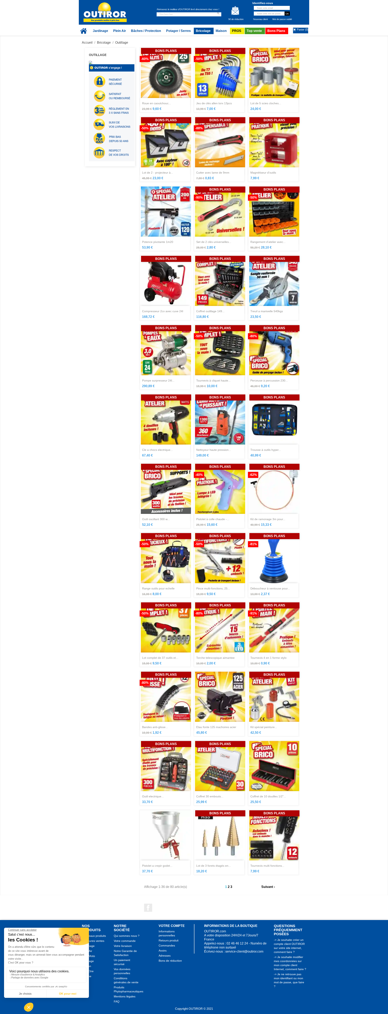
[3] (219, 390)
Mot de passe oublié (282, 19)
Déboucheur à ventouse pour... (270, 588)
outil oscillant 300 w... (156, 519)
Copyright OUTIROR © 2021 (194, 1008)
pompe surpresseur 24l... (158, 380)
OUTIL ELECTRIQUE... (153, 796)
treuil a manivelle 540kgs (266, 311)
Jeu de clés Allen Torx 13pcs (214, 103)
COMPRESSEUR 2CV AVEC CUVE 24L (162, 311)
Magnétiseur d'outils (263, 172)
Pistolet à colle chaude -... (212, 519)
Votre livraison (123, 946)
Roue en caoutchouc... (156, 103)
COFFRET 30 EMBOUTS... (209, 796)
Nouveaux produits (94, 935)
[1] (212, 390)
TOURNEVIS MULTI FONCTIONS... (267, 865)
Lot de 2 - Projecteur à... (157, 172)
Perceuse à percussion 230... (269, 380)
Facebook (148, 908)
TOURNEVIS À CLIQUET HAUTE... (213, 380)
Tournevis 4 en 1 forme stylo (268, 657)
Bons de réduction (170, 960)
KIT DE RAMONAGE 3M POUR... (267, 519)
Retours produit (168, 940)
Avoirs (163, 950)
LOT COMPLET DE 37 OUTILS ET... (160, 657)
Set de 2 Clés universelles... (213, 241)
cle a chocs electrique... (157, 449)
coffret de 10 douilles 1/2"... (268, 796)
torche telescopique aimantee (215, 657)
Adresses (165, 955)
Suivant (268, 887)
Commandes (167, 945)
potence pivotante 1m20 (157, 241)
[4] (222, 390)
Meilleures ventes (93, 940)
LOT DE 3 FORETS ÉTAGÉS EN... (213, 865)
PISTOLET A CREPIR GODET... (157, 865)
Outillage (97, 55)
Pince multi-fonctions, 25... (213, 588)
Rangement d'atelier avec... (268, 241)
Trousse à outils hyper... (265, 449)
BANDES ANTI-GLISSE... (155, 727)
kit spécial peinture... (263, 727)
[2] (215, 390)
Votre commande (125, 940)
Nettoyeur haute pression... (213, 449)
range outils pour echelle (158, 588)
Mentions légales (124, 996)
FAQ (116, 1001)
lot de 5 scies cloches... (265, 103)
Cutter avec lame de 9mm (212, 172)
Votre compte (172, 926)
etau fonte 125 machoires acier (216, 727)
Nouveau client (260, 19)
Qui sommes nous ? (126, 935)
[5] (226, 390)
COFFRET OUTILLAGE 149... (210, 311)
